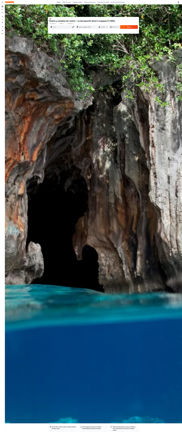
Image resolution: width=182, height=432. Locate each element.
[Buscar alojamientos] (2, 9)
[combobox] (53, 23)
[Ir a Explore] (2, 16)
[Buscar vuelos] (2, 6)
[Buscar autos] (2, 12)
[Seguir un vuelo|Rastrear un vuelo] (2, 19)
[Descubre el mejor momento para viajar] (2, 22)
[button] (2, 2)
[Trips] (2, 26)
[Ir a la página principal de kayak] (9, 2)
